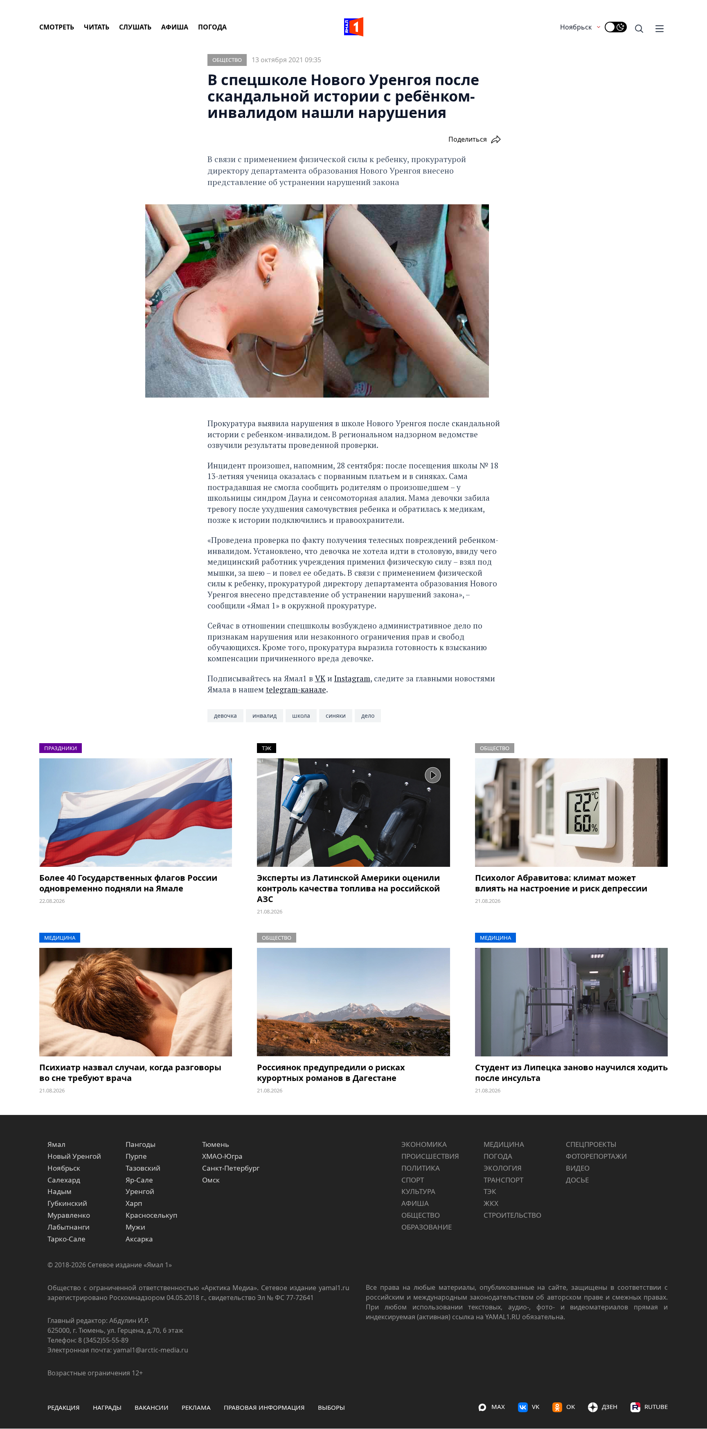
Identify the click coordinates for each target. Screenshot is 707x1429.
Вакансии (152, 1407)
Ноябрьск (576, 27)
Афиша (174, 27)
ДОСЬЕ (577, 1180)
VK (320, 678)
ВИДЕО (578, 1168)
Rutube (656, 1406)
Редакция (63, 1407)
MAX (498, 1406)
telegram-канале (296, 689)
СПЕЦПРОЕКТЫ (591, 1144)
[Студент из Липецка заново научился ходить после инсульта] (571, 1002)
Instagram (352, 678)
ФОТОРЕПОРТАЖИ (596, 1156)
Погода (212, 27)
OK (570, 1406)
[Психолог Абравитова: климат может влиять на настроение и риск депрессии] (571, 812)
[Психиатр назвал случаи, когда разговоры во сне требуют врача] (135, 1002)
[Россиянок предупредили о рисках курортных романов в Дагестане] (353, 1002)
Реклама (196, 1407)
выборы (331, 1407)
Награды (107, 1407)
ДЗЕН (609, 1406)
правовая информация (264, 1407)
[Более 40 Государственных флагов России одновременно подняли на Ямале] (135, 812)
